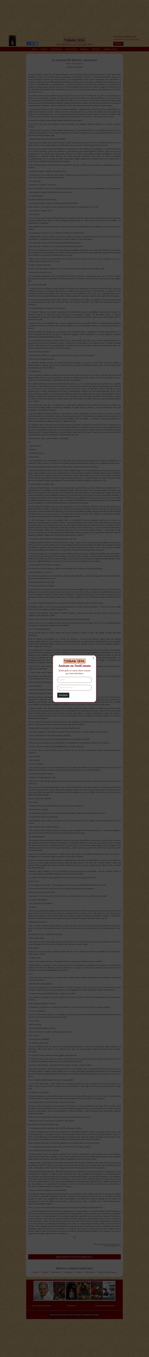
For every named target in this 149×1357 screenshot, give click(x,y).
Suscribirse (63, 695)
